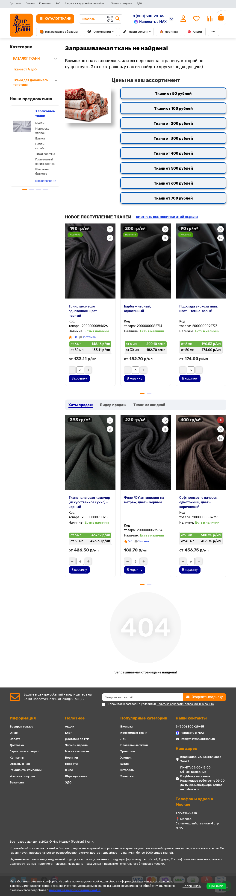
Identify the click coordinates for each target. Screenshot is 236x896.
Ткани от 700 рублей (173, 198)
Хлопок (125, 757)
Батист (40, 138)
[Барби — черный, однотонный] (146, 261)
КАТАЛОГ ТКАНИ (26, 59)
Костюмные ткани (133, 732)
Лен (123, 739)
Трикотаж (127, 751)
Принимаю (216, 886)
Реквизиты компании (25, 770)
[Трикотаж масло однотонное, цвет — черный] (90, 261)
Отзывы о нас (20, 764)
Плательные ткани (134, 745)
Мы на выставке (77, 751)
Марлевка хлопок (42, 131)
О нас (14, 732)
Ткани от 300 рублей (173, 138)
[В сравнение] (110, 238)
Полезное (75, 718)
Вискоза (126, 726)
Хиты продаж (80, 405)
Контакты (45, 3)
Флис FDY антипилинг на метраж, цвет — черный (144, 500)
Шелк (124, 764)
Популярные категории (143, 718)
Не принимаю (192, 886)
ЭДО (139, 3)
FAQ (58, 3)
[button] (10, 145)
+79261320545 (186, 813)
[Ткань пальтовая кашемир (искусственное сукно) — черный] (90, 452)
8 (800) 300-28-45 (148, 16)
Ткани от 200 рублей (173, 123)
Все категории (45, 181)
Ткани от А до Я (25, 69)
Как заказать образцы (61, 31)
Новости (71, 764)
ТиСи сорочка (45, 154)
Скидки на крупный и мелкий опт (86, 3)
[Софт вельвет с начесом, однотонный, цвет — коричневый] (201, 452)
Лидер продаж (113, 405)
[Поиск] (117, 18)
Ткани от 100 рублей (173, 108)
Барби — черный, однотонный (137, 308)
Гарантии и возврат (24, 751)
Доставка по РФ (77, 739)
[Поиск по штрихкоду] (109, 18)
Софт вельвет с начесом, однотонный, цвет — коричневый (198, 502)
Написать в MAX (153, 22)
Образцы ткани (76, 776)
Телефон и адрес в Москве (194, 802)
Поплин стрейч (40, 146)
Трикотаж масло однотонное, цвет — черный (84, 311)
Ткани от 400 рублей (173, 153)
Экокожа (126, 776)
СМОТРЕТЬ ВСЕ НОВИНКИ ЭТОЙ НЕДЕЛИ (167, 217)
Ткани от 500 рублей (173, 168)
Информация (23, 718)
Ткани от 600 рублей (173, 183)
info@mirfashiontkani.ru (198, 739)
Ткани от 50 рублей (173, 93)
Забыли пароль (76, 745)
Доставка (15, 3)
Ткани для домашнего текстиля (30, 82)
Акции (197, 31)
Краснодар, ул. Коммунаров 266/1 (200, 759)
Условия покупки (121, 3)
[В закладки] (110, 229)
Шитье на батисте (42, 171)
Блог (68, 732)
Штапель (127, 770)
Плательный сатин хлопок (45, 161)
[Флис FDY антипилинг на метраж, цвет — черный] (146, 452)
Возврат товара (21, 726)
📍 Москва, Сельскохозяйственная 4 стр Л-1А (197, 823)
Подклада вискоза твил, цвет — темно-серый (198, 308)
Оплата (30, 3)
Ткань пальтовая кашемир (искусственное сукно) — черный (89, 502)
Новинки (171, 31)
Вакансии (17, 782)
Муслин (40, 123)
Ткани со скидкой (149, 405)
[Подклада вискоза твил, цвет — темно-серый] (201, 261)
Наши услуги (138, 31)
